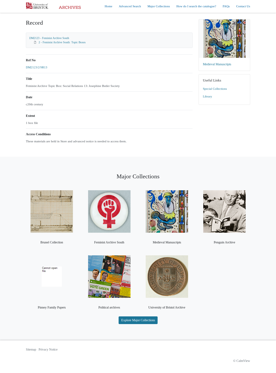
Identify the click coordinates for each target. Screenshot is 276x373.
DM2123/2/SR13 (36, 67)
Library (207, 96)
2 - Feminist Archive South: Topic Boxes (62, 42)
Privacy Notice (48, 349)
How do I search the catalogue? (196, 6)
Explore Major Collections (138, 320)
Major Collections (158, 6)
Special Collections (215, 88)
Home (108, 6)
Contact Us (243, 6)
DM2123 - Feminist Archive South (49, 38)
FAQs (226, 6)
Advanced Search (130, 6)
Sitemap (31, 349)
